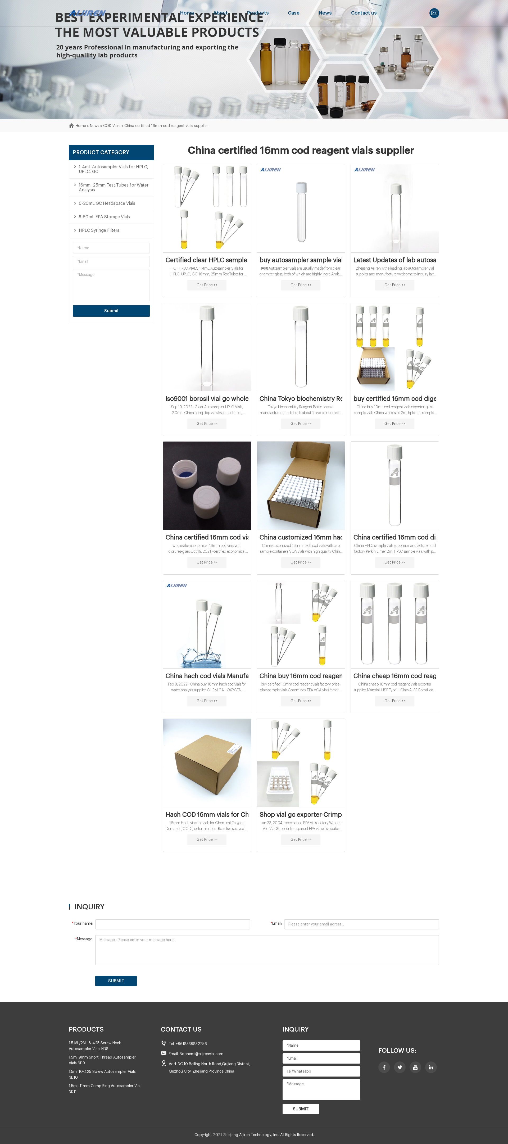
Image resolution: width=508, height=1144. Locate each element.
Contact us (364, 13)
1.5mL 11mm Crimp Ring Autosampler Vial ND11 (104, 1089)
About (220, 13)
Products (258, 13)
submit (116, 981)
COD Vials (111, 126)
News (325, 13)
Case (294, 13)
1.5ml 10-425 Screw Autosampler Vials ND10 (102, 1074)
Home (187, 13)
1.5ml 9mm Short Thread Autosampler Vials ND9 (102, 1060)
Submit (111, 311)
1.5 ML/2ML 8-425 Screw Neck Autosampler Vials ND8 (95, 1046)
